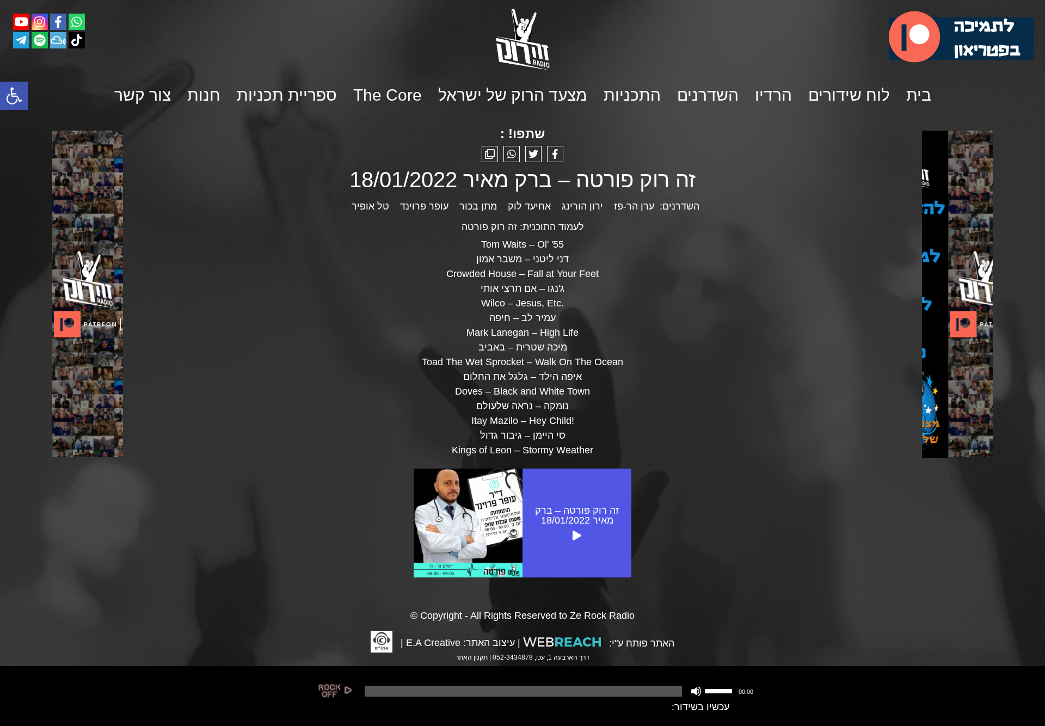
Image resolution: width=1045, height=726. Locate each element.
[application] (558, 691)
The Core (387, 95)
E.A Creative (433, 642)
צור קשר (142, 95)
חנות (203, 95)
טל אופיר (370, 206)
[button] (14, 96)
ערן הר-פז (634, 206)
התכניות (632, 95)
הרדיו (773, 95)
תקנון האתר (472, 657)
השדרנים (708, 95)
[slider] (720, 690)
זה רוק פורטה (489, 227)
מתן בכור (478, 206)
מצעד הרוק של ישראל (512, 95)
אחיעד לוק (529, 206)
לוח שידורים (849, 95)
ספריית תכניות (287, 95)
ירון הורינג (582, 206)
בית (918, 95)
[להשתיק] (696, 691)
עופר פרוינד (424, 206)
